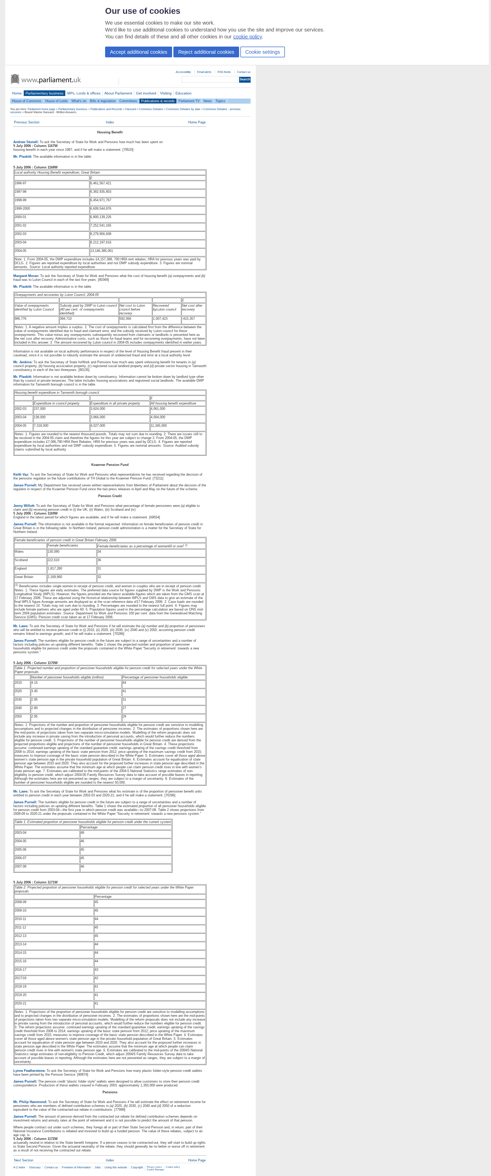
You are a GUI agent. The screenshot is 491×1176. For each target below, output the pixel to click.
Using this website (116, 1167)
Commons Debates (151, 109)
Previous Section (26, 122)
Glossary (35, 1167)
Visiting (166, 93)
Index (110, 122)
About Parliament (118, 93)
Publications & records (158, 101)
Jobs (98, 1167)
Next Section (23, 1160)
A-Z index (19, 1167)
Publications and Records (106, 109)
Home (17, 93)
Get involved (146, 93)
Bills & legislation (103, 101)
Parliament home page (41, 109)
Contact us (244, 71)
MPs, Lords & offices (84, 93)
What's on (79, 101)
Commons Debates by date (183, 109)
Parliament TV (189, 101)
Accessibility (183, 71)
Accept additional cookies (138, 52)
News (208, 101)
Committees (128, 101)
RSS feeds (224, 71)
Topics (220, 101)
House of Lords (56, 101)
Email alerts (204, 71)
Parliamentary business (44, 93)
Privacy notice (154, 1167)
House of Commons (26, 101)
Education (183, 93)
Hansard (130, 109)
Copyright (137, 1167)
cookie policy (247, 36)
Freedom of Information (76, 1167)
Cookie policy (173, 1167)
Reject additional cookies (206, 52)
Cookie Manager (155, 1169)
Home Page (197, 122)
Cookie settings (262, 52)
